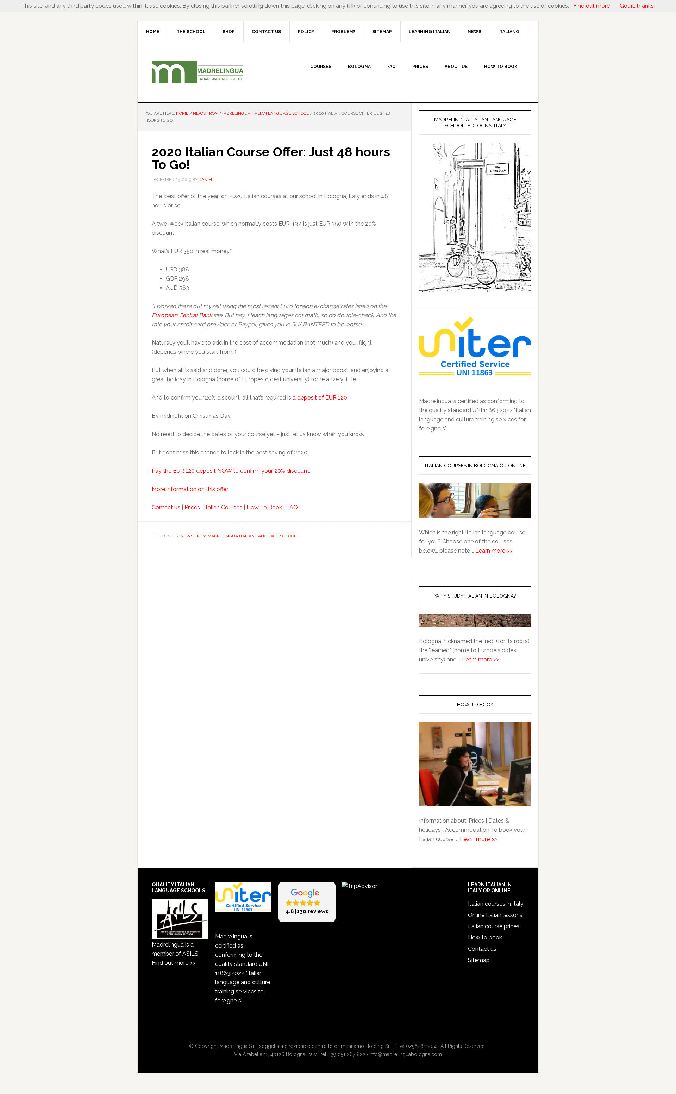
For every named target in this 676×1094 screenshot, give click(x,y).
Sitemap (479, 960)
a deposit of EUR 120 (320, 397)
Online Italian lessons (495, 915)
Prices (192, 507)
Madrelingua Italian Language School (197, 72)
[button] (307, 902)
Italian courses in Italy (496, 903)
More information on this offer (189, 489)
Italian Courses (223, 507)
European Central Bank (182, 315)
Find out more (591, 5)
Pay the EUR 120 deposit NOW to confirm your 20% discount (230, 470)
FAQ (292, 507)
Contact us (166, 507)
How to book (485, 937)
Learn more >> (493, 550)
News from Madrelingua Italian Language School (238, 536)
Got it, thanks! (636, 5)
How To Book (264, 507)
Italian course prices (493, 926)
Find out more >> (173, 963)
